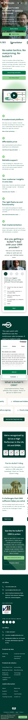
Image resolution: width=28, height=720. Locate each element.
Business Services (7, 670)
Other (8, 303)
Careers (4, 694)
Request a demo (14, 563)
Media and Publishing (5, 674)
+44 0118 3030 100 (10, 586)
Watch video (15, 34)
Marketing (5, 653)
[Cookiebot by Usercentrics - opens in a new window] (20, 342)
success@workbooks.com (13, 590)
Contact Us (17, 696)
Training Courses (7, 696)
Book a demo (14, 28)
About (4, 688)
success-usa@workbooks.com (14, 635)
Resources (17, 688)
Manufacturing (18, 670)
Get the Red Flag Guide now (14, 419)
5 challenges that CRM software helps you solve (13, 499)
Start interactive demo (14, 557)
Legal (17, 712)
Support (4, 691)
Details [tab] (14, 346)
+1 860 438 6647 (10, 632)
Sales (3, 656)
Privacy (21, 712)
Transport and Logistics (6, 678)
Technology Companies (17, 674)
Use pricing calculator (14, 72)
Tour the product (14, 78)
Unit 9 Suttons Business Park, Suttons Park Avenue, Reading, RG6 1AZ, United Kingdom (14, 595)
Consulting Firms (7, 667)
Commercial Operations (17, 657)
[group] (14, 274)
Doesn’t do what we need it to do (15, 287)
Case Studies (18, 694)
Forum (16, 691)
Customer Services (19, 653)
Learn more (23, 717)
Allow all (14, 372)
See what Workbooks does (10, 214)
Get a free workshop (8, 131)
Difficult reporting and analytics (13, 296)
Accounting (17, 667)
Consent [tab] (5, 346)
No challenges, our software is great (15, 300)
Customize (13, 376)
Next (14, 308)
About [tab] (23, 346)
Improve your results (8, 191)
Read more (7, 519)
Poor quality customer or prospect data (14, 292)
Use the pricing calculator (10, 150)
